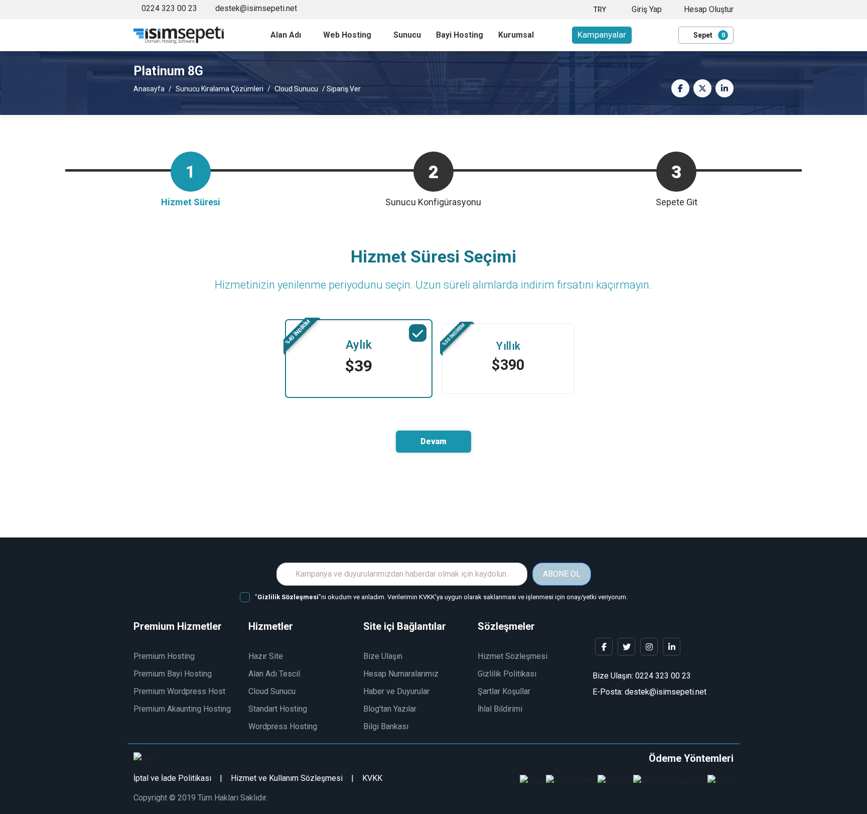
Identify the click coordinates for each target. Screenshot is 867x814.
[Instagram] (649, 646)
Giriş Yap (646, 9)
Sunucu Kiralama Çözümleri (219, 89)
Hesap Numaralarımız (401, 674)
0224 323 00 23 (169, 8)
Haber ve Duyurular (396, 691)
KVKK (372, 778)
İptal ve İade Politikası (172, 778)
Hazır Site (265, 656)
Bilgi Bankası (385, 726)
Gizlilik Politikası (507, 674)
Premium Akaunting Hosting (182, 709)
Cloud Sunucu (296, 89)
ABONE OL (562, 574)
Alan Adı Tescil (274, 674)
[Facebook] (604, 646)
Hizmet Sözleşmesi (512, 656)
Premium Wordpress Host (179, 691)
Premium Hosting (164, 656)
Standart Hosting (277, 709)
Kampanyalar (601, 35)
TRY (600, 10)
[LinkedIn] (671, 646)
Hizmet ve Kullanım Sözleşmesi (287, 778)
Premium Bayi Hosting (172, 674)
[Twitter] (626, 646)
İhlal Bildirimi (500, 709)
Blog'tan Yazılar (389, 709)
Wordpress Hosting (282, 726)
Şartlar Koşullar (504, 691)
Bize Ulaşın (382, 656)
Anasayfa (149, 89)
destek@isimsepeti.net (255, 8)
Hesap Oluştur (708, 9)
